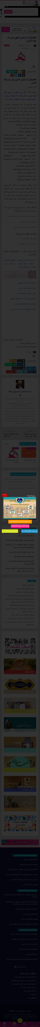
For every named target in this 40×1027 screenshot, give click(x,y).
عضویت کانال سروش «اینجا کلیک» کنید (20, 526)
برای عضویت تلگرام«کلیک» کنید (29, 531)
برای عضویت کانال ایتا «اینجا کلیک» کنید (20, 521)
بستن (5, 494)
